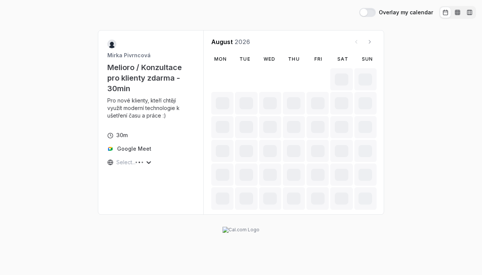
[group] (457, 12)
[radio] (445, 12)
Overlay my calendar (406, 12)
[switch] (367, 12)
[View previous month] (356, 42)
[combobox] (117, 162)
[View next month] (370, 42)
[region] (151, 108)
